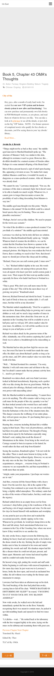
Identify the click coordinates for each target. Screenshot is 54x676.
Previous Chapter (10, 630)
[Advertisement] (27, 37)
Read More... (10, 137)
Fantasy (15, 84)
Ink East (5, 4)
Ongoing (17, 87)
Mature (38, 84)
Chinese (9, 87)
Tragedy (45, 84)
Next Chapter (22, 630)
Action (8, 84)
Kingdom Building (26, 84)
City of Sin (7, 95)
